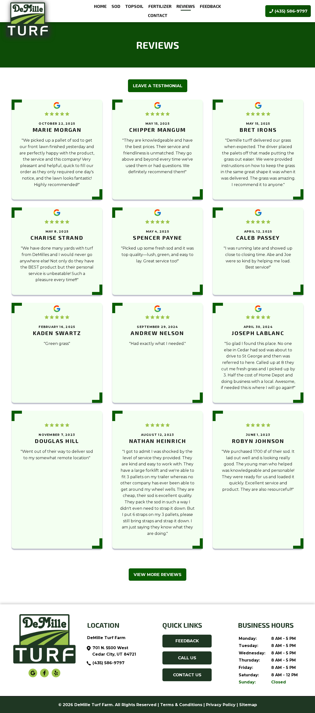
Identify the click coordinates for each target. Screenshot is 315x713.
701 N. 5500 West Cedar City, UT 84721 (114, 651)
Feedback (210, 6)
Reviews (185, 6)
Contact (157, 15)
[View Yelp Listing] (56, 676)
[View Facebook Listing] (44, 676)
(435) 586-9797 (109, 663)
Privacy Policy (221, 704)
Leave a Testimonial (157, 85)
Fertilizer (160, 6)
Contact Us (187, 674)
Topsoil (134, 6)
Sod (115, 6)
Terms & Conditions (181, 704)
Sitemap (248, 704)
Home (100, 6)
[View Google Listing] (33, 676)
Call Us (187, 657)
